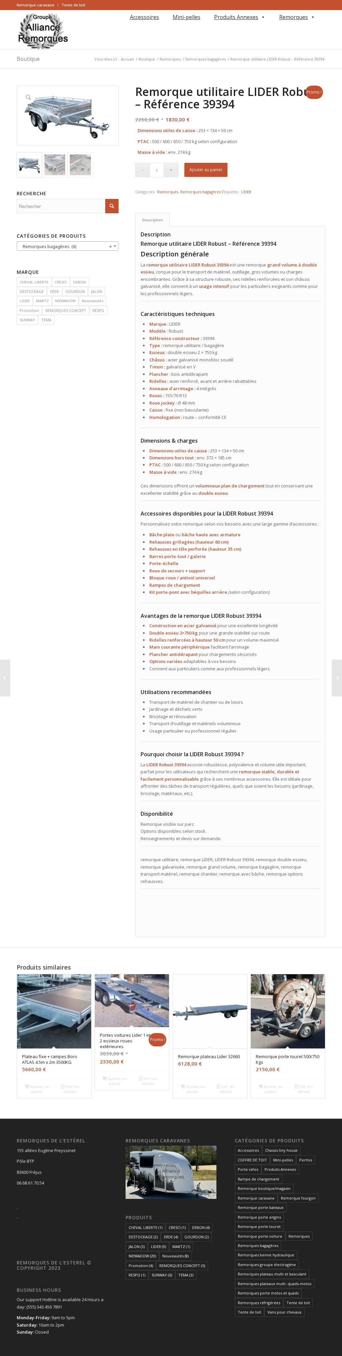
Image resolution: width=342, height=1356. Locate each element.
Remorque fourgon (298, 1198)
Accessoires (144, 17)
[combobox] (68, 246)
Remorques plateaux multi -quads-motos (274, 1283)
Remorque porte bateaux (261, 1207)
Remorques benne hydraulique (266, 1254)
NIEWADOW (65, 300)
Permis (305, 1159)
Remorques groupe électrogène (267, 1264)
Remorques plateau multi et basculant (272, 1273)
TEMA (46, 319)
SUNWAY (27, 319)
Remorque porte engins (259, 1217)
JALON (96, 291)
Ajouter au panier (205, 170)
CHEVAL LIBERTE (34, 282)
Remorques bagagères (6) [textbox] (66, 246)
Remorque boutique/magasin (264, 1188)
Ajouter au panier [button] (39, 1089)
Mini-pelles (186, 17)
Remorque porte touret (259, 1226)
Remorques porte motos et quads (268, 1292)
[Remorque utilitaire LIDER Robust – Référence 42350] (5, 678)
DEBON (79, 282)
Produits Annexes (236, 17)
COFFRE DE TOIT (252, 1159)
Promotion (29, 310)
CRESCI (61, 282)
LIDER (25, 300)
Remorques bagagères (200, 191)
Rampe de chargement (258, 1178)
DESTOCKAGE (32, 291)
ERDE (54, 291)
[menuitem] (37, 5)
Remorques (293, 17)
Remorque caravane (35, 4)
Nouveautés (92, 300)
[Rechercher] (129, 26)
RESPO (98, 310)
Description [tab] (152, 219)
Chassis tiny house (281, 1150)
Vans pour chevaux (285, 1312)
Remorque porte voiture (260, 1236)
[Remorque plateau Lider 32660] (337, 678)
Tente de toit (73, 4)
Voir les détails (71, 1089)
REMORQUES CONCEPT (65, 310)
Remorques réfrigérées (259, 1302)
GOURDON (75, 291)
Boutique (28, 59)
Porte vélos (248, 1169)
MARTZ (42, 300)
